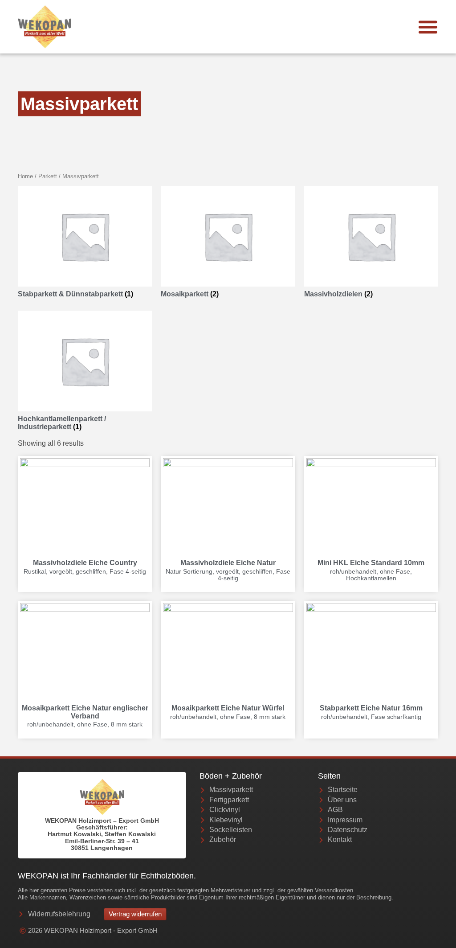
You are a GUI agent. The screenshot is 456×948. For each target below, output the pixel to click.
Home (25, 176)
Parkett (47, 176)
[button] (428, 26)
